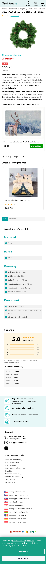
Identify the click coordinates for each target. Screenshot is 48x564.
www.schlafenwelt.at (17, 522)
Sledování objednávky (13, 460)
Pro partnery (9, 482)
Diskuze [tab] (12, 219)
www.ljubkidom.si (16, 502)
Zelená (16, 371)
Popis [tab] (4, 219)
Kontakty (8, 471)
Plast (16, 377)
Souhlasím (23, 558)
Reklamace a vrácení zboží (15, 468)
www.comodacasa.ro (17, 515)
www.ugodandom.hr (17, 505)
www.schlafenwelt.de (17, 519)
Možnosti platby (10, 465)
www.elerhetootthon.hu (18, 512)
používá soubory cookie (23, 541)
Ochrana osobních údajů (14, 477)
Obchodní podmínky (12, 474)
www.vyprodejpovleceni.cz (19, 495)
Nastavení (23, 551)
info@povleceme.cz (18, 443)
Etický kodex (9, 480)
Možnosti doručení (13, 55)
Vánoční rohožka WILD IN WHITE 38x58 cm (21, 142)
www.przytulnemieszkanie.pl (20, 509)
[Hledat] (28, 3)
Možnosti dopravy (11, 462)
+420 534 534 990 (17, 436)
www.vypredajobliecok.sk (19, 499)
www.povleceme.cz (17, 492)
